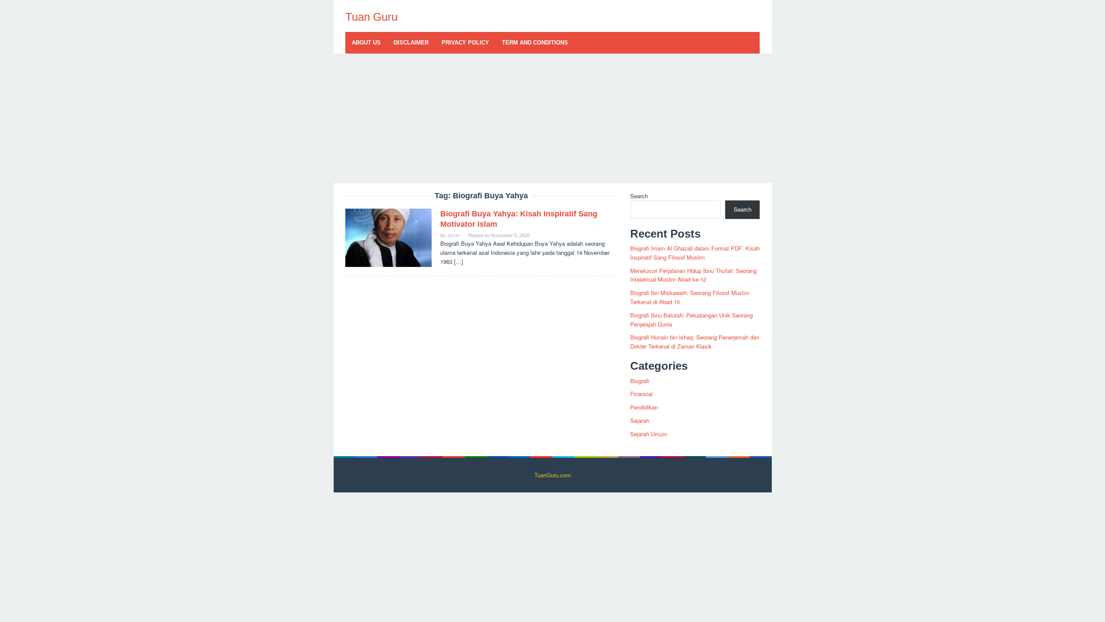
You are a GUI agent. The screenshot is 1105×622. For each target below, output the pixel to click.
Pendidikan (644, 407)
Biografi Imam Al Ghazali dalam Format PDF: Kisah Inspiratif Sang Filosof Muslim (695, 252)
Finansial (641, 394)
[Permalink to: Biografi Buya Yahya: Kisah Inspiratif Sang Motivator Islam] (388, 237)
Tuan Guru (371, 16)
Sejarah (639, 420)
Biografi (639, 381)
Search (639, 196)
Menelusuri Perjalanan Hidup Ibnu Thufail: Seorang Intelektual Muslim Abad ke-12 (693, 275)
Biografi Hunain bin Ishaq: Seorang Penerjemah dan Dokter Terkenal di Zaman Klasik (694, 341)
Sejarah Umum (648, 434)
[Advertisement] (553, 118)
